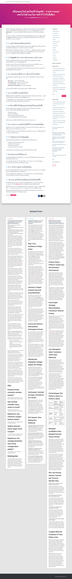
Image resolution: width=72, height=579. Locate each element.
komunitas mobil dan (56, 41)
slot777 (53, 153)
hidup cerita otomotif (56, 37)
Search (53, 94)
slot (52, 130)
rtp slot (54, 53)
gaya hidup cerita (56, 35)
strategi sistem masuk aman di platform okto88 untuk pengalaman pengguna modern (58, 138)
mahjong (35, 277)
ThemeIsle (64, 576)
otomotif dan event (56, 51)
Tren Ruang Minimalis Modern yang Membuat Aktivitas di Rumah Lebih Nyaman (59, 70)
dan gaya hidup (55, 33)
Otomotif (54, 49)
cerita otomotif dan (56, 31)
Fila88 (53, 159)
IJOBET (54, 39)
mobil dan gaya (55, 45)
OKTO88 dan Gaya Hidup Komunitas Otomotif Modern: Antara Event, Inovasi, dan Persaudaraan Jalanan (59, 133)
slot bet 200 (54, 164)
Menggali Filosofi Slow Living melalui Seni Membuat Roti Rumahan (35, 222)
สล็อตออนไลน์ (19, 184)
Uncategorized (55, 59)
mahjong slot (55, 43)
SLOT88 (54, 55)
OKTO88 (54, 47)
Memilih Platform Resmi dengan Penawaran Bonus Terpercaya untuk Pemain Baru (59, 83)
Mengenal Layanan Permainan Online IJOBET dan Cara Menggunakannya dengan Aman (59, 89)
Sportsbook (55, 57)
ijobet (22, 263)
